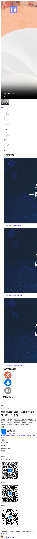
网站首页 (3, 435)
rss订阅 (2, 437)
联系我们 (18, 435)
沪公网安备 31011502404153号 (12, 537)
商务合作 (32, 435)
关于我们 (27, 435)
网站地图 (22, 435)
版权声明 (8, 435)
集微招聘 (13, 435)
